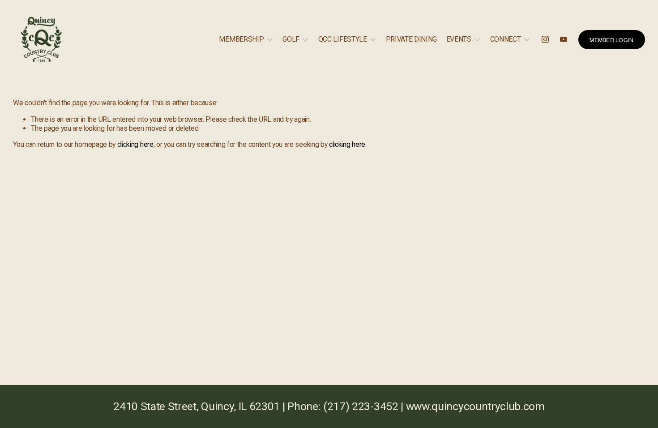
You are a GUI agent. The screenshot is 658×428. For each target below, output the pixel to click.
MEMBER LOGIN (611, 39)
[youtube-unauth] (563, 39)
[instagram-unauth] (545, 39)
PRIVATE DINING (411, 39)
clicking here (135, 144)
